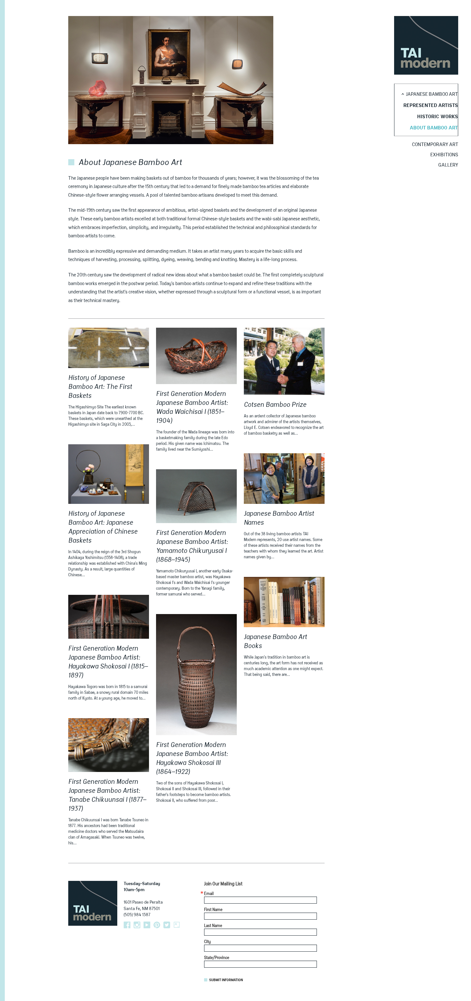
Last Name (213, 926)
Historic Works (437, 116)
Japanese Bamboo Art (432, 94)
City (207, 942)
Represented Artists (430, 105)
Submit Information (226, 980)
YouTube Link (147, 925)
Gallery (448, 165)
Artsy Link (176, 925)
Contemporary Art (435, 144)
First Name (213, 910)
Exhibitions (444, 154)
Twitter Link (166, 925)
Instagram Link (137, 925)
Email (209, 894)
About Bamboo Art (434, 128)
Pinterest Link (156, 925)
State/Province (216, 958)
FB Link (127, 925)
